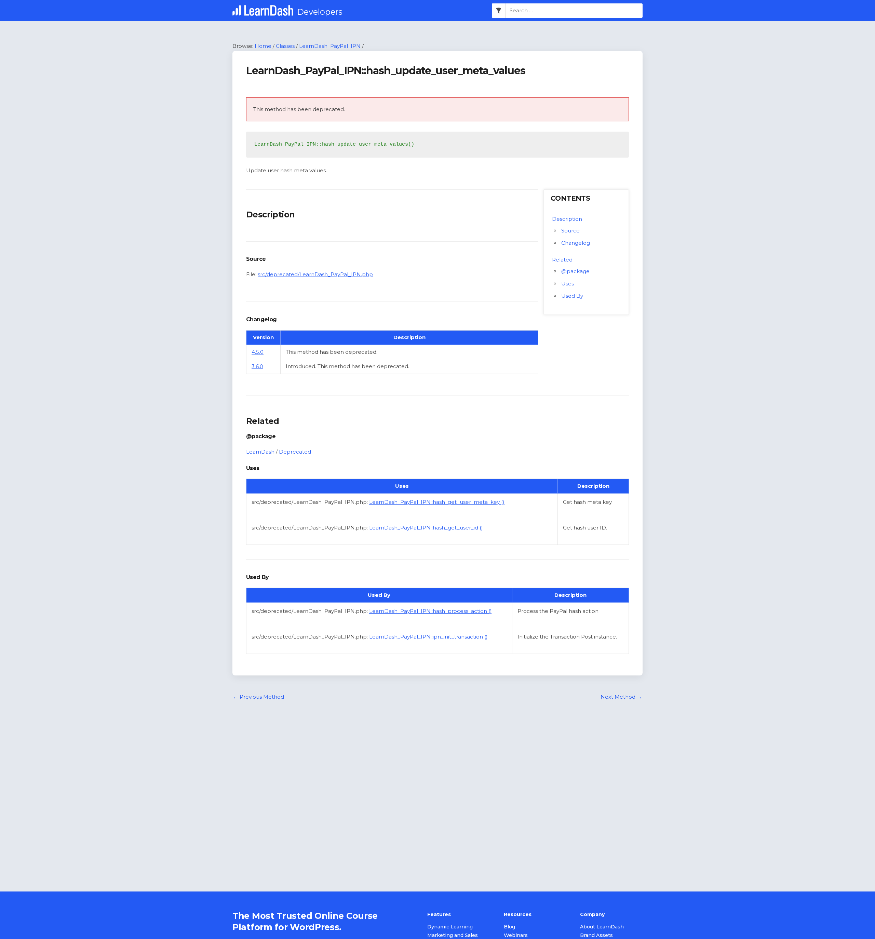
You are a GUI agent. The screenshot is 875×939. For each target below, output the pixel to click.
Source (570, 230)
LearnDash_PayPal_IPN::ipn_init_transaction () (428, 636)
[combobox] (574, 10)
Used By (572, 296)
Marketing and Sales (452, 935)
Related (562, 259)
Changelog (575, 243)
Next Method (621, 697)
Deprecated (295, 451)
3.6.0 (257, 366)
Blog (509, 927)
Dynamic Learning (450, 927)
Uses (567, 283)
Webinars (516, 935)
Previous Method (258, 697)
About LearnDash (602, 927)
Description (567, 219)
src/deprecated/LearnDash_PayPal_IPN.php (315, 274)
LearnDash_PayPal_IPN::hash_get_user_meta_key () (436, 502)
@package (575, 271)
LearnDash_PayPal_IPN (330, 46)
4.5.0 (258, 352)
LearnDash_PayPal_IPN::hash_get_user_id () (426, 527)
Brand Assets (596, 935)
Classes (285, 46)
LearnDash (260, 451)
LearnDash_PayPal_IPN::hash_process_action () (430, 611)
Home (263, 46)
